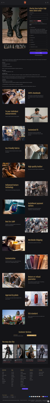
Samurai (22, 384)
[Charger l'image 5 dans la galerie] (23, 46)
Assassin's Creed (23, 376)
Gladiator (22, 381)
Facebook (31, 372)
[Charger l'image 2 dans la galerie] (10, 46)
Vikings (22, 372)
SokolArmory (6, 400)
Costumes (12, 376)
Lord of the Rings (23, 373)
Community (4, 381)
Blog (3, 378)
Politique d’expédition (45, 400)
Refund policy (41, 373)
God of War (22, 379)
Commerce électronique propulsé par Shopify (13, 400)
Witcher (22, 375)
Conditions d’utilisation (38, 400)
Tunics (12, 381)
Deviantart (31, 379)
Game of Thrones (23, 378)
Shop (3, 373)
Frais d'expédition (32, 22)
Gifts (3, 376)
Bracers (12, 379)
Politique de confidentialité (31, 400)
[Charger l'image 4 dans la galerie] (19, 46)
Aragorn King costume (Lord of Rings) (18, 360)
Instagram (31, 373)
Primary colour (32, 12)
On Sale (12, 372)
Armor (12, 378)
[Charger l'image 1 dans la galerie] (6, 46)
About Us (3, 379)
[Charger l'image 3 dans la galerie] (15, 46)
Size (30, 16)
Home (3, 372)
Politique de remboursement (23, 400)
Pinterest (31, 375)
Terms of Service (41, 372)
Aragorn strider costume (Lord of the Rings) (7, 360)
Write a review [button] (31, 335)
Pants (12, 384)
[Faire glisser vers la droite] (26, 46)
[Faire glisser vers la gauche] (3, 46)
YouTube (31, 376)
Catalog (12, 375)
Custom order (4, 375)
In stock (12, 373)
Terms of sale (41, 375)
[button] (2, 3)
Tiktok (31, 378)
